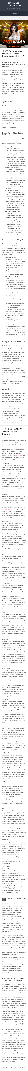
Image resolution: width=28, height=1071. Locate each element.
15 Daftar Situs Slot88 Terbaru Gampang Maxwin (12, 431)
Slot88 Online (8, 509)
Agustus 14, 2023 (7, 437)
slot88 (18, 81)
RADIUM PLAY (13, 904)
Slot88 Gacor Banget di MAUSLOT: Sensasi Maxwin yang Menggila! (13, 53)
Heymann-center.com (14, 4)
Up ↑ (23, 1067)
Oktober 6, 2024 (6, 59)
